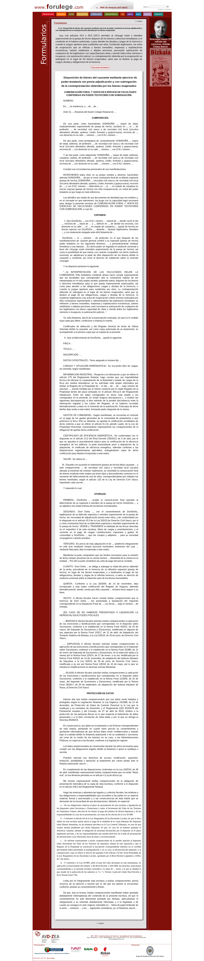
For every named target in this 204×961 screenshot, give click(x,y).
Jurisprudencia (111, 14)
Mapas (130, 14)
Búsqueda (61, 14)
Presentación (48, 14)
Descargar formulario (100, 67)
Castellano (168, 9)
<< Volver (138, 21)
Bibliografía (82, 14)
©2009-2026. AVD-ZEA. (39, 958)
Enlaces (147, 14)
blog (138, 14)
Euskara (160, 9)
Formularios (96, 14)
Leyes (71, 14)
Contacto (158, 14)
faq (122, 14)
